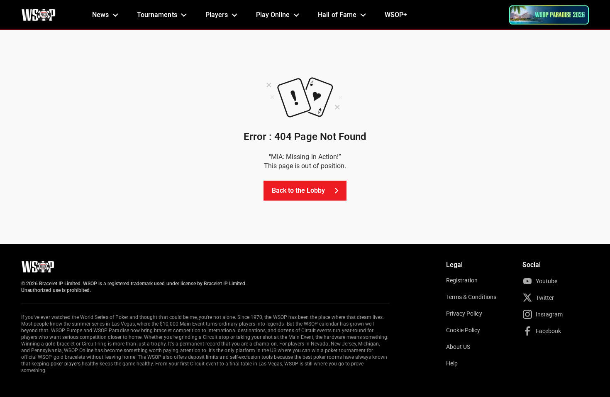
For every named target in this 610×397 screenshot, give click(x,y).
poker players (66, 364)
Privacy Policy (464, 313)
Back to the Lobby (298, 190)
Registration (462, 280)
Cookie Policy (463, 330)
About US (458, 346)
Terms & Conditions (471, 297)
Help (452, 363)
